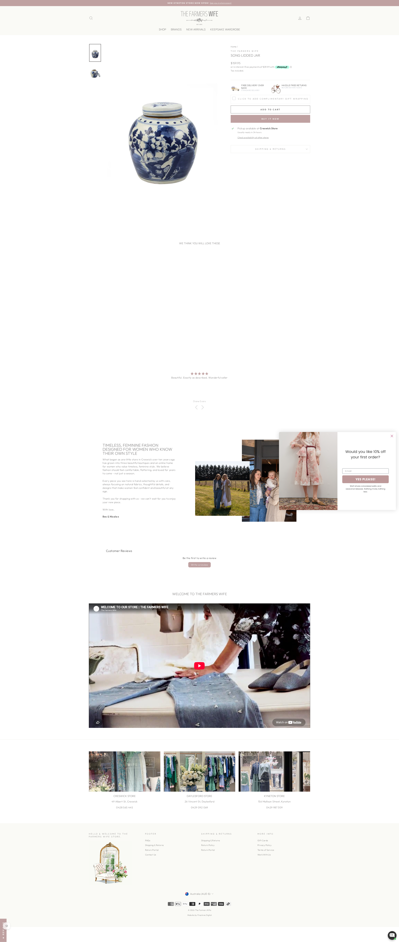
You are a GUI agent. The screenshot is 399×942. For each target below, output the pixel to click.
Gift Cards (262, 840)
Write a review (199, 564)
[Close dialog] (392, 436)
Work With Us (264, 854)
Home (233, 46)
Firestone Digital (204, 915)
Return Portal (152, 850)
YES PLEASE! (365, 479)
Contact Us (150, 854)
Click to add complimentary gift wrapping (273, 98)
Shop (162, 29)
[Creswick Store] (124, 771)
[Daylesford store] (199, 771)
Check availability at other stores (253, 137)
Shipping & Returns (270, 149)
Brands (176, 29)
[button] (197, 407)
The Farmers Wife (245, 51)
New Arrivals (196, 29)
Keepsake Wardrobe (225, 29)
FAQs (147, 840)
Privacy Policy (264, 845)
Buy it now (270, 119)
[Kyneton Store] (274, 771)
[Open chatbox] (392, 935)
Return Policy (207, 845)
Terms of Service (265, 850)
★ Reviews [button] (3, 930)
